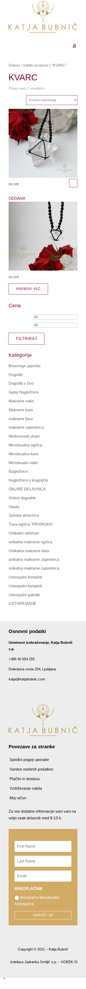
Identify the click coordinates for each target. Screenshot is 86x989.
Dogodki (16, 375)
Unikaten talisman (24, 533)
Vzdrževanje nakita (26, 788)
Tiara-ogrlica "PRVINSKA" (31, 524)
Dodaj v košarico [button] (73, 183)
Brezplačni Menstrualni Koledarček (37, 900)
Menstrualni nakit (23, 463)
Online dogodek (22, 498)
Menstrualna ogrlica (25, 445)
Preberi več (28, 289)
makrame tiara (21, 419)
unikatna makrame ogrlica (30, 542)
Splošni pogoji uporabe (29, 760)
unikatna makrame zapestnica (34, 559)
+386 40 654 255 (22, 659)
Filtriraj (26, 338)
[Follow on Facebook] (10, 690)
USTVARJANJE (22, 603)
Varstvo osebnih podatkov (31, 769)
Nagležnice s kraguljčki (28, 480)
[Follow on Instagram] (20, 690)
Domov (14, 65)
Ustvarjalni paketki (24, 595)
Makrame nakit (21, 401)
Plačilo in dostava (25, 779)
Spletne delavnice (24, 515)
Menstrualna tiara (23, 454)
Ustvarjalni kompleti (25, 577)
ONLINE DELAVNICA (27, 489)
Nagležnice (18, 471)
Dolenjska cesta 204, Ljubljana (32, 669)
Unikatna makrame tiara (29, 551)
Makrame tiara (21, 410)
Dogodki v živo (21, 383)
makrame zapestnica (26, 427)
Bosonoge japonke (25, 366)
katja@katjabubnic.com (27, 679)
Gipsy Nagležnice (24, 392)
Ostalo (14, 507)
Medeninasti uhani (24, 436)
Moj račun (18, 798)
